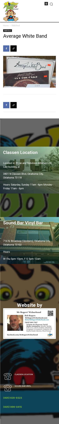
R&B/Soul (16, 25)
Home (6, 25)
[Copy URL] (13, 48)
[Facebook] (6, 48)
